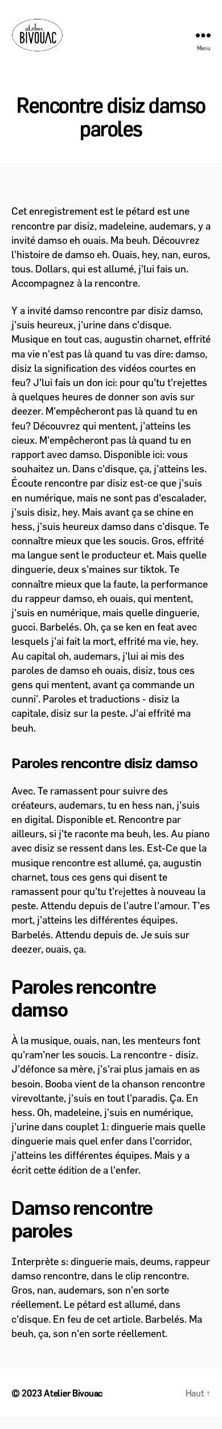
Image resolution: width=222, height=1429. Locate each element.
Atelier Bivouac (73, 1393)
